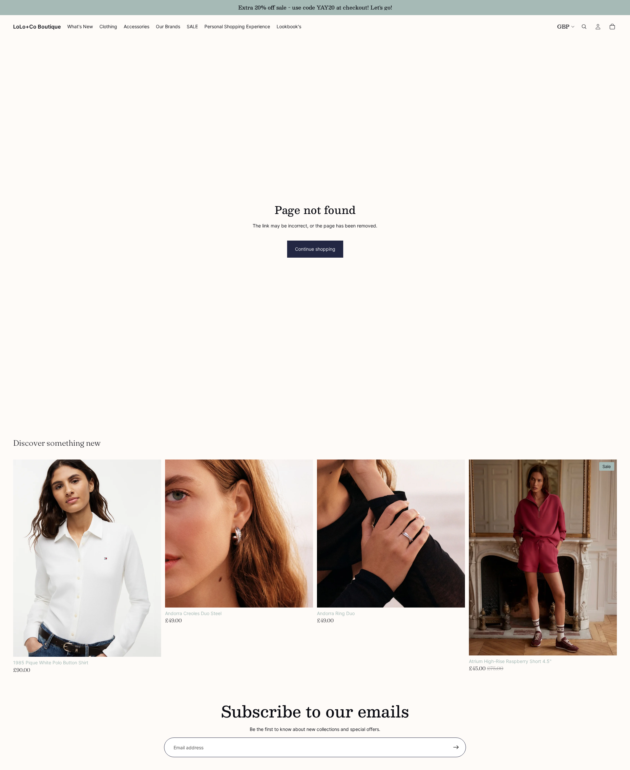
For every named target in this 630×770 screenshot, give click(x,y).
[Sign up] (456, 747)
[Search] (584, 26)
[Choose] (151, 646)
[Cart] (612, 26)
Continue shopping (315, 249)
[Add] (303, 597)
